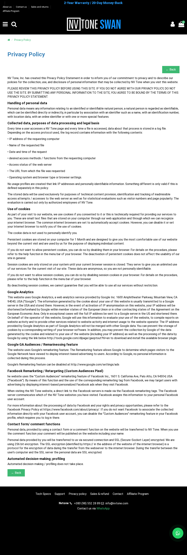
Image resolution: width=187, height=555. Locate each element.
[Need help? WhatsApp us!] (177, 533)
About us (7, 7)
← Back (171, 69)
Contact (118, 494)
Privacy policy (78, 494)
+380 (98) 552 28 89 (87, 503)
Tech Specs (43, 494)
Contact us (21, 7)
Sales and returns (40, 7)
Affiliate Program (11, 11)
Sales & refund (99, 494)
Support (60, 494)
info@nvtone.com (117, 503)
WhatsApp (103, 508)
